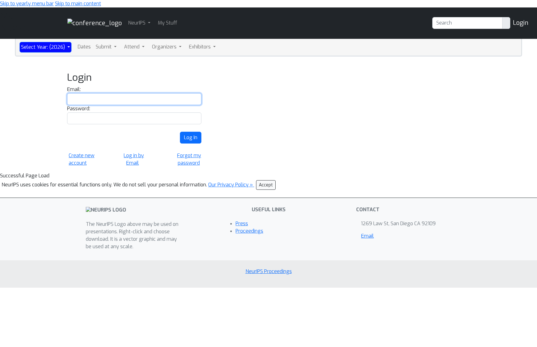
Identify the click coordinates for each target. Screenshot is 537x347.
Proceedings (249, 231)
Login (520, 23)
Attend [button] (132, 46)
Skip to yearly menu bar (27, 3)
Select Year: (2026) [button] (43, 47)
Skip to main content (78, 3)
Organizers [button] (165, 46)
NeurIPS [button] (137, 23)
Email (367, 236)
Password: (78, 108)
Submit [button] (104, 46)
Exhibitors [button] (200, 46)
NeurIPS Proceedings (269, 271)
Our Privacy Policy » (231, 184)
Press (242, 223)
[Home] (94, 23)
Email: (74, 89)
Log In (190, 137)
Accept (266, 185)
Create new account (81, 159)
